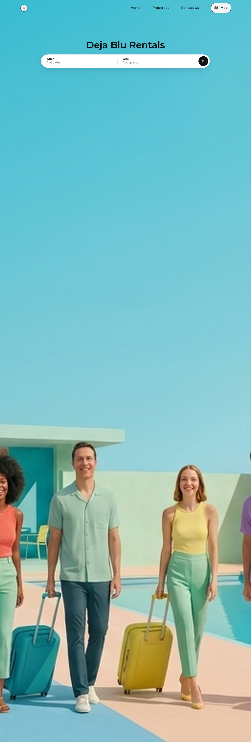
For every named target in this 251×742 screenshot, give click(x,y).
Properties (160, 8)
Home (136, 8)
